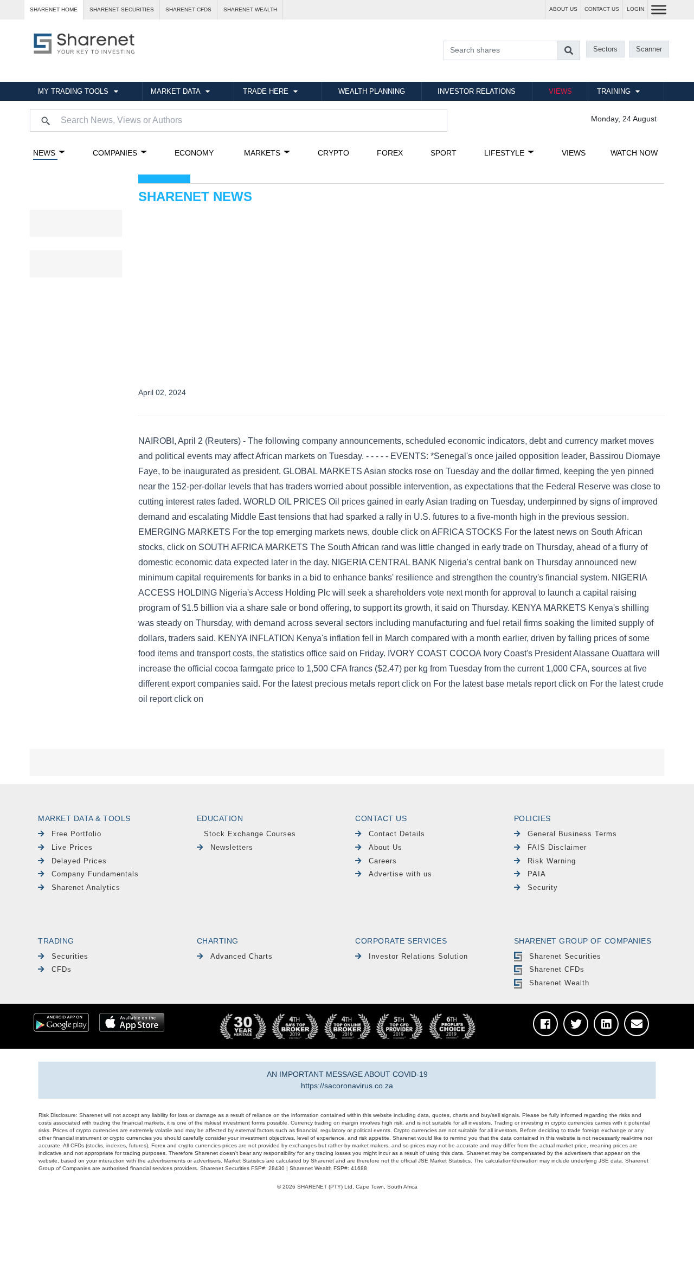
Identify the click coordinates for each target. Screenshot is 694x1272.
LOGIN (635, 9)
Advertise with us (400, 874)
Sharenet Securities (565, 956)
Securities (70, 956)
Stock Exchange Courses (250, 834)
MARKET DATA (176, 91)
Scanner (649, 49)
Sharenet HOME (54, 9)
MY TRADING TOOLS (73, 91)
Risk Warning (552, 861)
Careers (383, 861)
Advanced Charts (241, 956)
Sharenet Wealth (559, 983)
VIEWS (560, 91)
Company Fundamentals (95, 874)
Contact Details (397, 834)
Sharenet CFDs (188, 9)
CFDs (62, 969)
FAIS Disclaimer (557, 847)
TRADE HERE (265, 91)
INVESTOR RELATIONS (477, 91)
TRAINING (614, 91)
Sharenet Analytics (86, 887)
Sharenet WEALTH (250, 9)
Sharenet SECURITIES (121, 9)
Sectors (605, 49)
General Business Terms (572, 834)
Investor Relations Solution (418, 956)
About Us (385, 847)
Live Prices (72, 847)
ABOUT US (563, 9)
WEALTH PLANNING (371, 91)
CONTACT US (601, 9)
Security (543, 887)
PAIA (537, 874)
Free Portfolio (76, 834)
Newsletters (231, 847)
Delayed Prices (79, 861)
